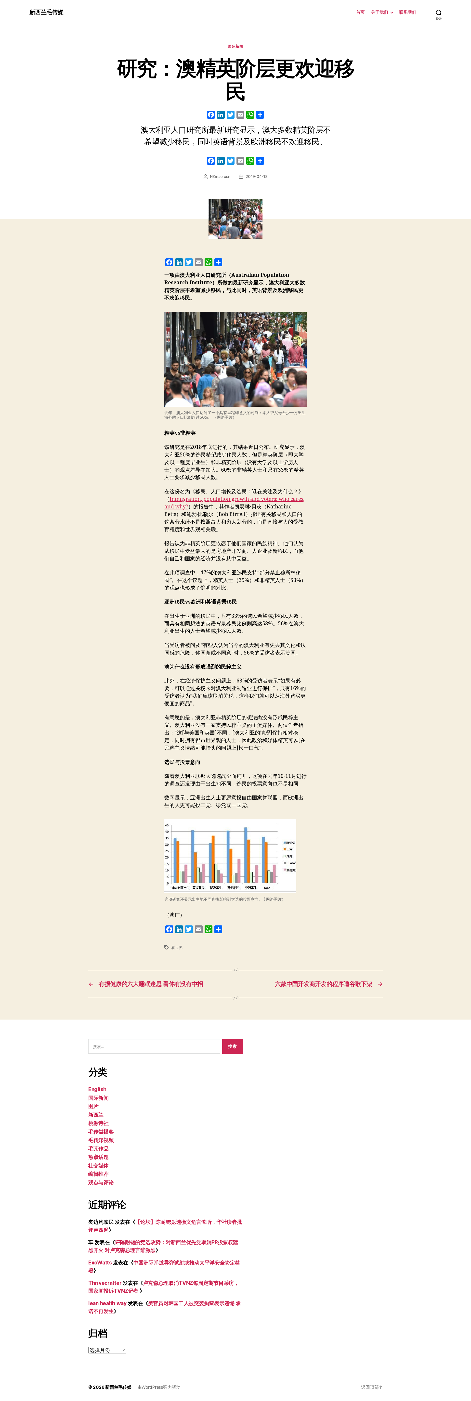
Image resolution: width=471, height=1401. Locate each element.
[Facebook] (211, 115)
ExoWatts (100, 1263)
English (97, 1089)
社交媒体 (98, 1165)
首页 (360, 12)
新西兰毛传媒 (46, 12)
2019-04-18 (256, 176)
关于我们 (379, 12)
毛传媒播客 (101, 1132)
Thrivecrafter (105, 1283)
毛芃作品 (98, 1149)
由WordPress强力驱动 (159, 1387)
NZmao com (221, 176)
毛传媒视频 (101, 1140)
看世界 (177, 947)
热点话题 (98, 1157)
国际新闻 (235, 46)
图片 (93, 1106)
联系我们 (407, 12)
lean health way (107, 1303)
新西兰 (96, 1115)
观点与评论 (101, 1182)
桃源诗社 (98, 1123)
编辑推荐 (98, 1174)
